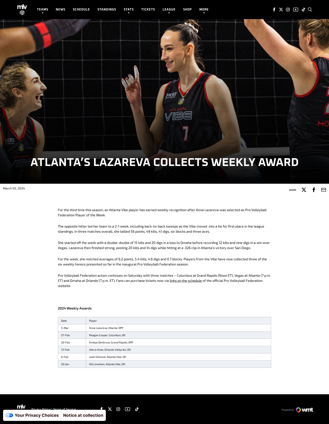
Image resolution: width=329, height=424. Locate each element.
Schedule (81, 9)
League (169, 9)
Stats (129, 9)
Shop (187, 9)
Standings (106, 9)
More (204, 9)
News (60, 9)
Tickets (148, 9)
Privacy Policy (40, 409)
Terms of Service (64, 409)
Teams (42, 9)
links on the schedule (186, 280)
